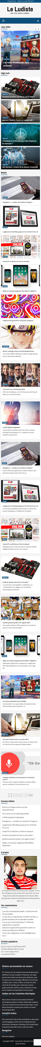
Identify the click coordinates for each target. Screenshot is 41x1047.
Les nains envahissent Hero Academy (14, 701)
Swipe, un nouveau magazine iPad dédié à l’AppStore (19, 291)
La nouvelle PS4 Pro (8, 954)
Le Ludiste (20, 9)
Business (5, 384)
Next (31, 795)
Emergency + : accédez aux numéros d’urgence (17, 202)
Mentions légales (8, 1036)
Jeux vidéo (6, 59)
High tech (5, 94)
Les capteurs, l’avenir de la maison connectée (20, 167)
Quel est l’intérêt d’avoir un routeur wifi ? (18, 120)
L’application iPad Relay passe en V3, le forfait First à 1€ (20, 232)
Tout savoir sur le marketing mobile (14, 389)
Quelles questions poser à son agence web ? (16, 623)
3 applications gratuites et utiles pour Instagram (18, 321)
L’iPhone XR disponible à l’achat (12, 949)
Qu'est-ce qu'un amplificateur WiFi (13, 946)
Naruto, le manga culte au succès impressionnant (18, 351)
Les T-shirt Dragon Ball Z (10, 951)
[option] (20, 50)
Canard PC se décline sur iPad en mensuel (16, 261)
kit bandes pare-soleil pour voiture (21, 985)
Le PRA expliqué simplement (11, 427)
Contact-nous (12, 1)
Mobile (5, 197)
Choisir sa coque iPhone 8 (25, 1)
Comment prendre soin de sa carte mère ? (18, 96)
